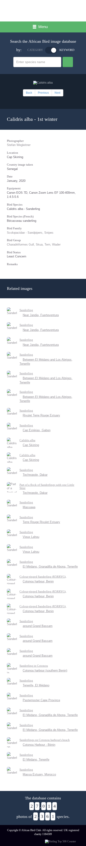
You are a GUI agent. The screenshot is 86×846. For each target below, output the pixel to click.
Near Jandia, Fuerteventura (41, 315)
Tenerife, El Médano (36, 685)
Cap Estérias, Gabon (36, 430)
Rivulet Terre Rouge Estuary (41, 415)
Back (29, 92)
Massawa (29, 507)
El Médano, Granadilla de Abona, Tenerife (50, 566)
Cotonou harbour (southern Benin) (45, 670)
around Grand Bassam (38, 626)
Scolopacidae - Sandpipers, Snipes (30, 232)
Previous (43, 92)
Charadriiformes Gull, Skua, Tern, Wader (34, 244)
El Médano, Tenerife (36, 759)
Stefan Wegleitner (19, 145)
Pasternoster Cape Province (41, 700)
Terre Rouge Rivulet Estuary (41, 522)
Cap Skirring (31, 445)
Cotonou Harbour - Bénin (39, 744)
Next (57, 92)
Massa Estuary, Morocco (39, 774)
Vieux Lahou (31, 537)
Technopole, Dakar (35, 474)
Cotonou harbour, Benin (38, 581)
